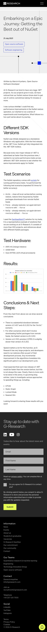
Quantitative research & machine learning (20, 561)
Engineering (8, 564)
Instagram (7, 613)
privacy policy (16, 477)
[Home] (11, 3)
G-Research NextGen (12, 542)
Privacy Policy (9, 622)
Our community (9, 548)
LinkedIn (6, 607)
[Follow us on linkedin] (5, 434)
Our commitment (10, 545)
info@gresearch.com (11, 582)
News (5, 527)
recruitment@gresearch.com (15, 590)
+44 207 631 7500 (10, 598)
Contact (6, 551)
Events (6, 530)
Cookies (6, 625)
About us (7, 533)
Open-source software (12, 570)
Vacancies (7, 539)
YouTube (6, 610)
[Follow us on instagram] (18, 434)
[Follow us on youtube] (11, 434)
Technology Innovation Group (15, 567)
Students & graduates (12, 536)
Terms (6, 619)
